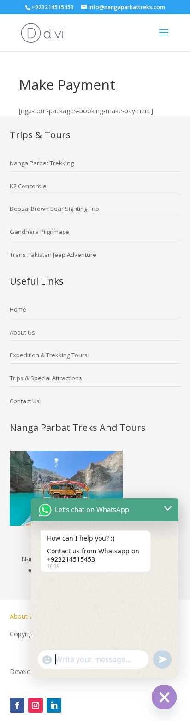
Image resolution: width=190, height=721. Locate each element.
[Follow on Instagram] (35, 705)
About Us (24, 616)
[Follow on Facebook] (17, 705)
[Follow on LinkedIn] (54, 705)
